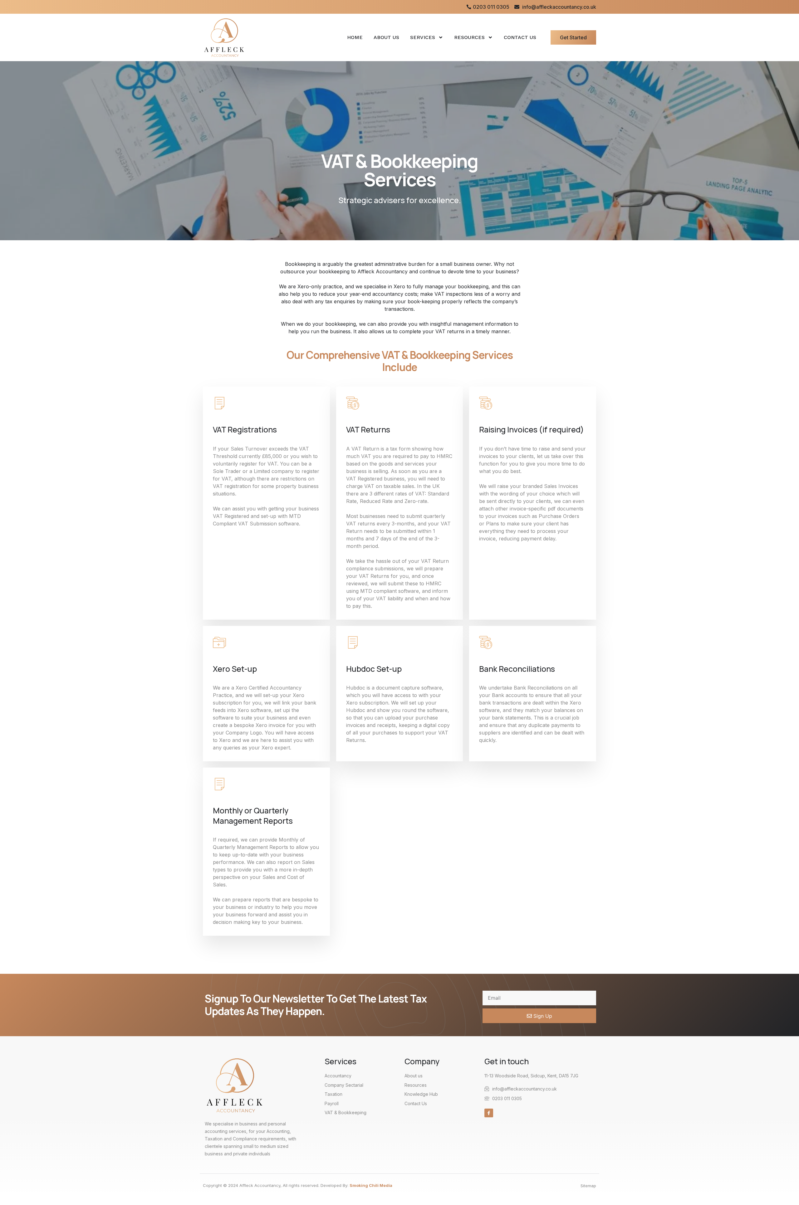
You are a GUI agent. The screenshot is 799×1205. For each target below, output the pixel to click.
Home (355, 37)
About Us (386, 37)
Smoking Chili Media (371, 1185)
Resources (469, 37)
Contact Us (520, 37)
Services (422, 37)
